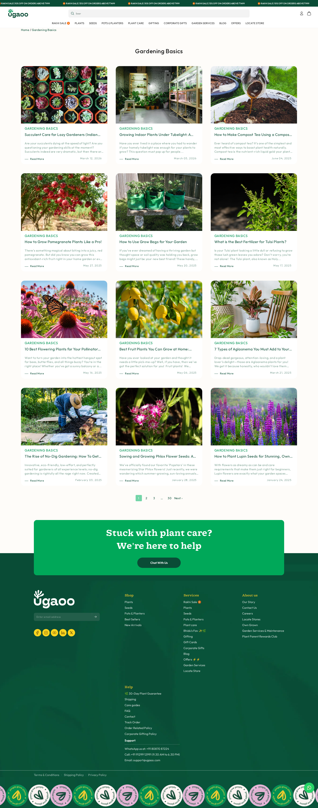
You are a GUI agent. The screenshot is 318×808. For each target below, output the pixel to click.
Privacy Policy (97, 775)
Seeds (128, 607)
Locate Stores (251, 619)
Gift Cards (190, 642)
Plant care (190, 625)
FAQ (127, 711)
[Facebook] (37, 632)
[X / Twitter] (71, 632)
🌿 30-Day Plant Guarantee (143, 693)
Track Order (132, 722)
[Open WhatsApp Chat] (309, 788)
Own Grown (250, 625)
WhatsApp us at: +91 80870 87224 (147, 749)
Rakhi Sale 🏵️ (192, 602)
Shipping (130, 699)
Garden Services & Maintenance (263, 631)
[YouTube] (54, 632)
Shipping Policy (74, 775)
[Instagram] (46, 632)
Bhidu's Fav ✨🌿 (194, 631)
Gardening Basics (44, 30)
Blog (186, 654)
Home (25, 30)
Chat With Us (159, 563)
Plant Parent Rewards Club (259, 636)
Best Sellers (132, 619)
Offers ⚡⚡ (191, 659)
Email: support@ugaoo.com (142, 760)
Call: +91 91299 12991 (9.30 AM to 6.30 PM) (152, 754)
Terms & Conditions (46, 775)
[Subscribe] (96, 617)
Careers (247, 613)
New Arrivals (133, 625)
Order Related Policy (138, 728)
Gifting (188, 636)
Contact (130, 716)
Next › (178, 498)
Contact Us (249, 607)
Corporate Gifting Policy (141, 734)
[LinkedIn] (63, 632)
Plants (129, 602)
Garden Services (194, 665)
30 (170, 498)
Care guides (132, 705)
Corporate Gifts (193, 648)
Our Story (248, 602)
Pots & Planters (135, 613)
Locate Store (191, 671)
